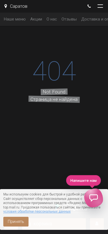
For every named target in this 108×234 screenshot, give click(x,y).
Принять (16, 221)
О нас (52, 19)
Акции (36, 19)
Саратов (18, 6)
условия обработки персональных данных (37, 211)
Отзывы (69, 19)
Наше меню (15, 19)
